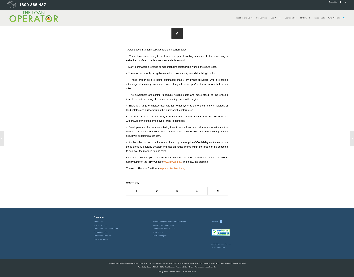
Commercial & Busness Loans (164, 229)
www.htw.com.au (172, 161)
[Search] (344, 18)
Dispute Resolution (175, 272)
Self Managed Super (102, 232)
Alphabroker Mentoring (172, 168)
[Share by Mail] (218, 191)
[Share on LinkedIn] (197, 191)
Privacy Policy (163, 272)
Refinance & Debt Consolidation (106, 229)
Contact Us (333, 2)
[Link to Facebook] (341, 2)
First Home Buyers (101, 239)
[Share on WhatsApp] (177, 191)
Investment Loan (100, 225)
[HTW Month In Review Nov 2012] (177, 33)
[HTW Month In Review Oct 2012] (2, 138)
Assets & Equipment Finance (163, 225)
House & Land (158, 232)
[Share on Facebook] (136, 191)
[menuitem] (332, 2)
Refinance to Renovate (102, 236)
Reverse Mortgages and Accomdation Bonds (169, 222)
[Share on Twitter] (157, 191)
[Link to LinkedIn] (345, 2)
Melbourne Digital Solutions (185, 267)
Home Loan (98, 222)
